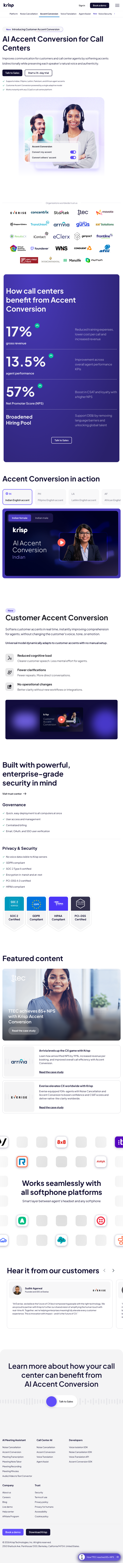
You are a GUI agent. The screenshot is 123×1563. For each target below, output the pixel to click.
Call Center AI (44, 1440)
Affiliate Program (10, 1516)
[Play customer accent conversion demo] (61, 719)
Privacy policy (41, 1502)
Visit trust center (12, 793)
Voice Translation (68, 14)
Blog (4, 1502)
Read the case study (24, 1030)
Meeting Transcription (13, 1456)
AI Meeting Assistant (14, 1440)
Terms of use (41, 1497)
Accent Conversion (49, 14)
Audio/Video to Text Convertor (17, 1476)
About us (6, 1492)
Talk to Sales (12, 72)
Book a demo (99, 5)
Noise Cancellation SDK (80, 1452)
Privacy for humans (44, 1506)
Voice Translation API (79, 1456)
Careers (6, 1497)
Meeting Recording (11, 1466)
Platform (14, 14)
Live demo (7, 1506)
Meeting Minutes (10, 1471)
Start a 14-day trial (38, 72)
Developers (75, 1440)
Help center (8, 1511)
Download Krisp (38, 1532)
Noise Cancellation (29, 14)
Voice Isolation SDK (78, 1447)
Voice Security (102, 14)
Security (39, 1492)
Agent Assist (85, 14)
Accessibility (41, 1511)
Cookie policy (41, 1516)
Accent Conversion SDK (80, 1461)
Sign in (82, 5)
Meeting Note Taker (12, 1461)
